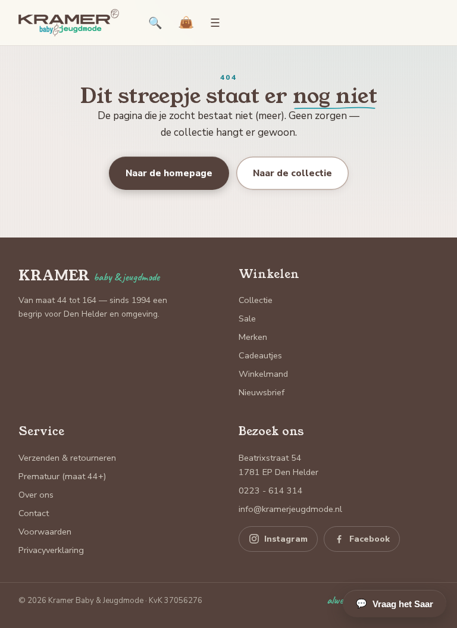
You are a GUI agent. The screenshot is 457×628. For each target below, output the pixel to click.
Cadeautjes (260, 355)
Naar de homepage (169, 173)
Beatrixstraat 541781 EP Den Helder (278, 465)
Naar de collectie (292, 173)
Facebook (369, 539)
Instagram (286, 539)
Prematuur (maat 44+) (62, 476)
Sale (247, 318)
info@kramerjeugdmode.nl (290, 509)
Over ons (36, 495)
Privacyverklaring (51, 550)
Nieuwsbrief (261, 392)
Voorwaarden (44, 532)
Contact (33, 513)
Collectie (256, 300)
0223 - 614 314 (271, 490)
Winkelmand (263, 374)
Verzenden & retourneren (67, 458)
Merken (253, 337)
